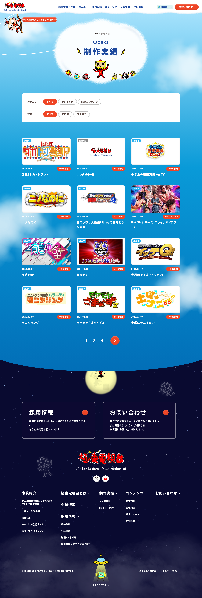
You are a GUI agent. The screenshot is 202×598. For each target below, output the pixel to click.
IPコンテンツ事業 (31, 511)
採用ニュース (133, 514)
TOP (95, 33)
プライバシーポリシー (170, 571)
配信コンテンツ (89, 102)
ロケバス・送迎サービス (34, 524)
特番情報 (130, 501)
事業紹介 (84, 7)
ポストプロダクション (33, 531)
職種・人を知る (68, 537)
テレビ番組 (68, 102)
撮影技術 (26, 518)
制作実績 (97, 7)
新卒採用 (65, 524)
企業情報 (125, 7)
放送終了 (82, 114)
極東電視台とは (66, 7)
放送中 (65, 114)
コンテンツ (111, 7)
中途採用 (65, 531)
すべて (50, 102)
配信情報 (130, 508)
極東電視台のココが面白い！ (75, 544)
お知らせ (130, 521)
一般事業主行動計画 (146, 571)
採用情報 (138, 7)
